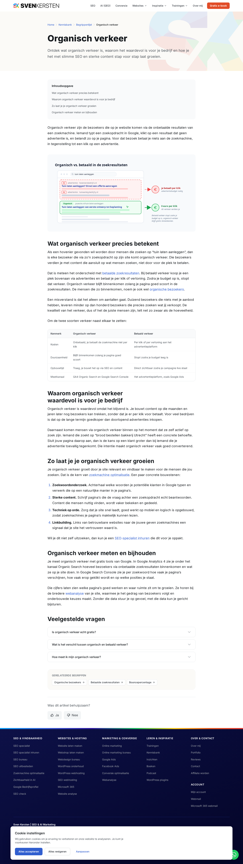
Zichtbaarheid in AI (24, 779)
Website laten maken (70, 745)
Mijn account (198, 791)
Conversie (121, 5)
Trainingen (178, 5)
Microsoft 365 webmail (204, 805)
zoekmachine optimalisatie (109, 475)
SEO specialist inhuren (26, 752)
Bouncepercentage (140, 682)
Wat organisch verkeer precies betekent (75, 92)
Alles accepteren (29, 851)
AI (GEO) (105, 5)
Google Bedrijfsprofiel (25, 786)
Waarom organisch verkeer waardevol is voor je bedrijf (83, 99)
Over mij (198, 5)
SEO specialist (21, 745)
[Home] (36, 6)
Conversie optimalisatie (115, 773)
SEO (92, 5)
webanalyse (74, 593)
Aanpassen (82, 851)
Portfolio (195, 752)
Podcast (151, 773)
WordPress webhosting (71, 773)
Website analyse (67, 793)
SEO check (19, 793)
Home (50, 24)
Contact (195, 766)
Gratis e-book (218, 5)
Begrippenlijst (84, 24)
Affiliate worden (200, 773)
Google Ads (109, 759)
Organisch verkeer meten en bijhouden (74, 112)
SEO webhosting (67, 779)
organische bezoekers (167, 289)
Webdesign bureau (69, 759)
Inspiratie (157, 5)
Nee (75, 715)
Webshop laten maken (71, 752)
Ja (57, 715)
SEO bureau (20, 759)
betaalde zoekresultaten (120, 273)
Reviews (195, 759)
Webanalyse (109, 779)
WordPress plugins (157, 779)
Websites (138, 5)
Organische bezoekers (67, 682)
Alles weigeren (57, 851)
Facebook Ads (110, 766)
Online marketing (112, 745)
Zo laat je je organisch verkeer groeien (74, 105)
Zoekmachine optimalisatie (28, 773)
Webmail (196, 798)
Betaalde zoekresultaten (105, 682)
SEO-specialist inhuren (132, 538)
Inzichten (152, 759)
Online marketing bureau (116, 752)
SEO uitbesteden (23, 766)
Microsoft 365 (66, 786)
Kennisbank (65, 24)
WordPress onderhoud (71, 766)
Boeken (151, 766)
